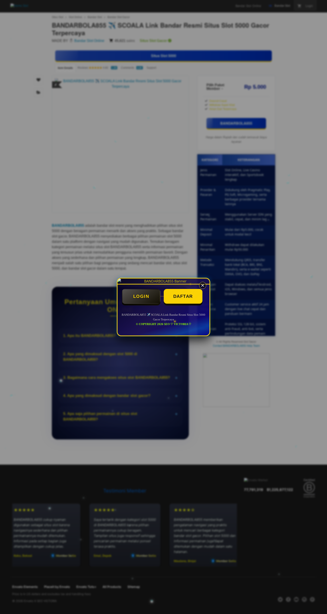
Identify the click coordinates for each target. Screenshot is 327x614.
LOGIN (141, 296)
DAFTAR (183, 296)
